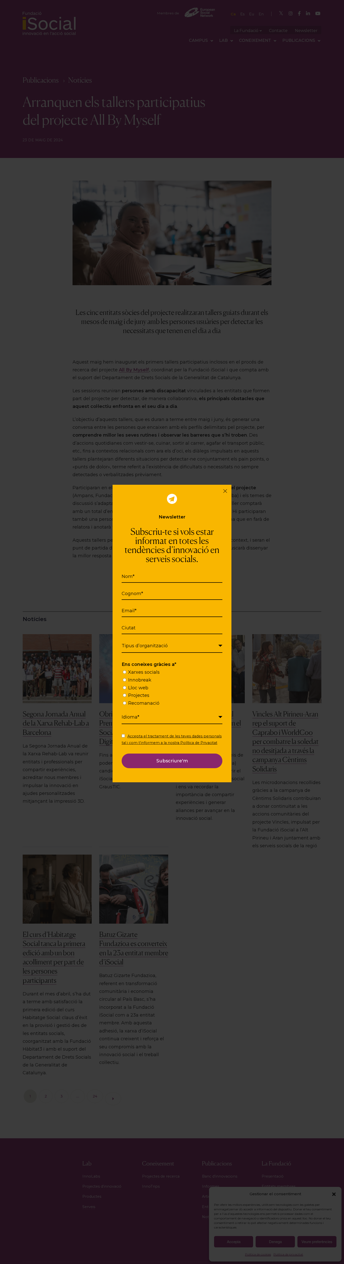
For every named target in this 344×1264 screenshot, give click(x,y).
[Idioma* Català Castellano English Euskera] (172, 717)
